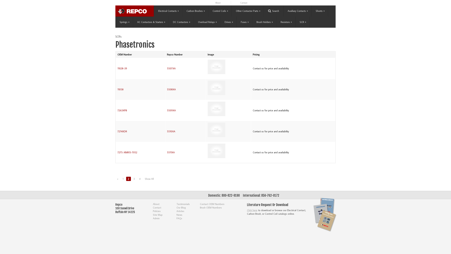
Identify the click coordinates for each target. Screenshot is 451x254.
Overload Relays (207, 22)
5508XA (171, 89)
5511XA (171, 152)
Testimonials (183, 204)
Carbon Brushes (196, 11)
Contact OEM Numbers (212, 204)
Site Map (158, 214)
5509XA (171, 110)
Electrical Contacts (168, 11)
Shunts (320, 11)
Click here (252, 210)
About (218, 2)
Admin (156, 218)
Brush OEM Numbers (211, 207)
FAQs (179, 218)
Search (275, 11)
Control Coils (220, 11)
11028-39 (122, 68)
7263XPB (122, 110)
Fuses (245, 22)
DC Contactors (181, 22)
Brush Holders (265, 22)
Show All (149, 178)
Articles (180, 211)
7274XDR (122, 131)
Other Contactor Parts (248, 11)
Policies (157, 211)
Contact (243, 2)
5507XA (171, 68)
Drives (229, 22)
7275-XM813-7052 (127, 152)
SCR (303, 22)
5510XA (171, 131)
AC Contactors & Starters (151, 22)
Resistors (286, 22)
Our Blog (181, 207)
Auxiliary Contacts (298, 11)
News (179, 214)
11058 (120, 89)
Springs (124, 22)
